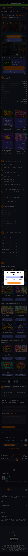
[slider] (14, 277)
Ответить (14, 282)
